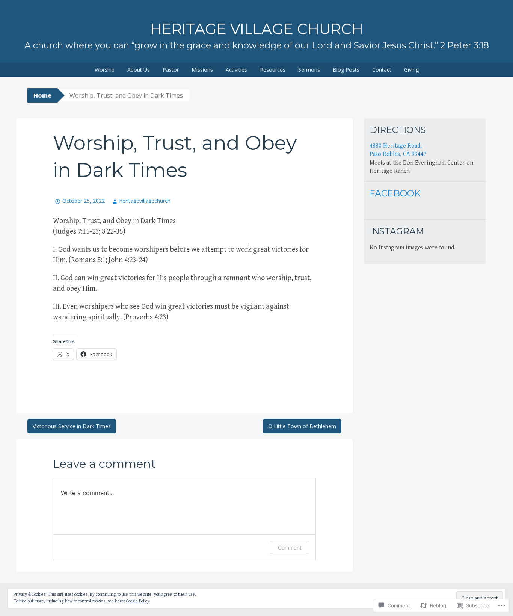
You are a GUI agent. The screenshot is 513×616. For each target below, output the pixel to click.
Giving (411, 69)
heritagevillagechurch (144, 200)
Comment (290, 547)
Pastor (171, 69)
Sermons (309, 69)
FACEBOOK (395, 193)
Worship (105, 69)
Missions (202, 69)
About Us (138, 69)
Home (42, 95)
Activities (236, 69)
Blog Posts (346, 69)
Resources (272, 69)
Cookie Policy (137, 601)
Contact (381, 69)
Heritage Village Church (256, 29)
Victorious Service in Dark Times (72, 426)
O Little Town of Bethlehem (302, 426)
